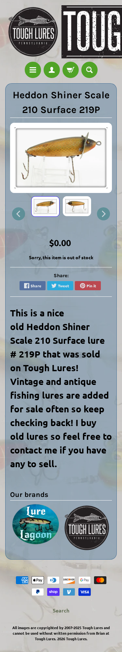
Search (61, 610)
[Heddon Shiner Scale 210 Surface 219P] (45, 206)
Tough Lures (76, 638)
